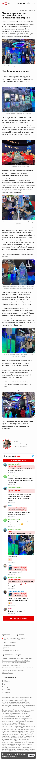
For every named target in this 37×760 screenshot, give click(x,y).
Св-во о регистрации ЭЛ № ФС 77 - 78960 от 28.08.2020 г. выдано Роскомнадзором (16, 661)
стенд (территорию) (21, 375)
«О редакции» (26, 707)
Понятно (31, 755)
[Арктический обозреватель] (4, 3)
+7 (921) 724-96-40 (10, 642)
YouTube (7, 692)
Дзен (6, 684)
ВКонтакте (7, 681)
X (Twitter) (7, 690)
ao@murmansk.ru (9, 645)
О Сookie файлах (7, 673)
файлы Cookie (16, 754)
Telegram (7, 687)
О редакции (5, 648)
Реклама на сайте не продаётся (11, 650)
